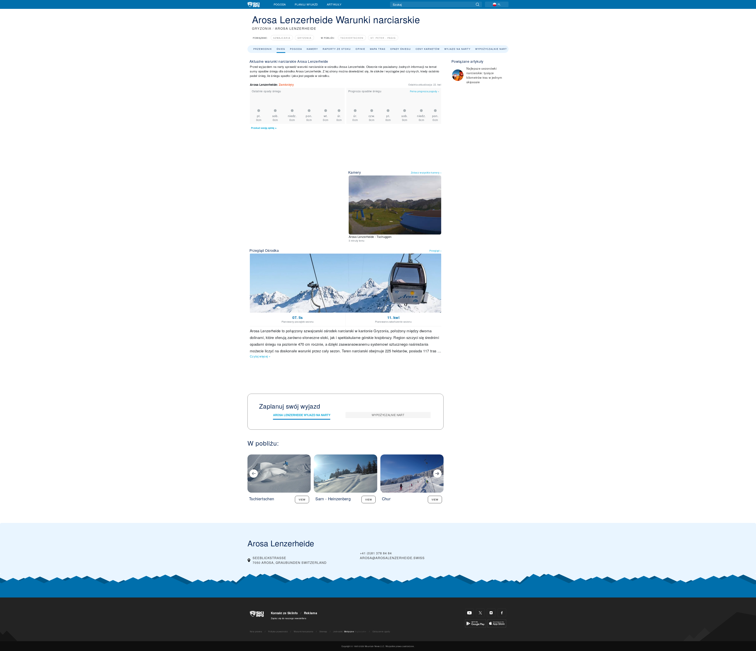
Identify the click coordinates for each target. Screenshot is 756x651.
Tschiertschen (351, 37)
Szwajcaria (281, 37)
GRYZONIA (261, 28)
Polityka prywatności (278, 631)
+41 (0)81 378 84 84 (376, 553)
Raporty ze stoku (337, 48)
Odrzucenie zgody (381, 631)
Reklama (310, 613)
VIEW (302, 499)
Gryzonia (304, 37)
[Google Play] (475, 623)
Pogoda (280, 4)
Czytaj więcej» (260, 356)
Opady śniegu (400, 48)
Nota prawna (256, 631)
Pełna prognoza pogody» (424, 91)
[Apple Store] (496, 623)
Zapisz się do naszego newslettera (288, 618)
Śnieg (281, 48)
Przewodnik (262, 48)
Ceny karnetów (428, 48)
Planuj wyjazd (306, 4)
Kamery (312, 48)
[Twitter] (480, 613)
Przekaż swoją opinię (262, 128)
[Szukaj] (477, 4)
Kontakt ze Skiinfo (284, 613)
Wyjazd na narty (457, 48)
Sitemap (323, 631)
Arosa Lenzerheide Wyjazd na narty (301, 415)
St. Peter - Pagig (383, 37)
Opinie (360, 48)
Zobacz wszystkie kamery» (426, 172)
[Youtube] (469, 613)
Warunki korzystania (303, 631)
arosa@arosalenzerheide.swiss (392, 558)
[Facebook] (502, 613)
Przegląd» (435, 250)
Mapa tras (377, 48)
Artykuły (334, 4)
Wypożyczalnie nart (491, 48)
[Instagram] (491, 613)
